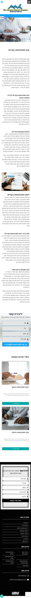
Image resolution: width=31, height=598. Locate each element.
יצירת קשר (25, 541)
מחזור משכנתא (24, 531)
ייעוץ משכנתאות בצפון (9, 557)
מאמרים (25, 539)
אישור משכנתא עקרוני (9, 562)
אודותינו (25, 523)
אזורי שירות (25, 536)
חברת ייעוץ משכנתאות (25, 553)
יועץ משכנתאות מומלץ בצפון (24, 562)
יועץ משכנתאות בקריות (24, 557)
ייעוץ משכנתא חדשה (22, 528)
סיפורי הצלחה (24, 533)
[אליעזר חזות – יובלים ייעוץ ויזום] (15, 8)
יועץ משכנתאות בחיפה (9, 553)
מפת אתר (25, 565)
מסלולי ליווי (25, 525)
